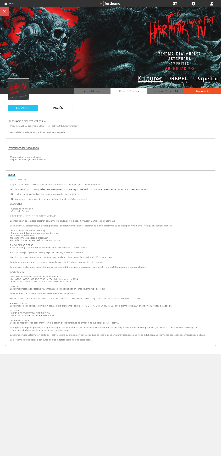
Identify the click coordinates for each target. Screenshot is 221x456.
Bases (12, 174)
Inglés (58, 108)
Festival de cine (92, 91)
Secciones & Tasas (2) (166, 91)
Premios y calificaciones (23, 147)
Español (22, 108)
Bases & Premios (129, 91)
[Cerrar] (4, 11)
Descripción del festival (28, 121)
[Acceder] (211, 3)
